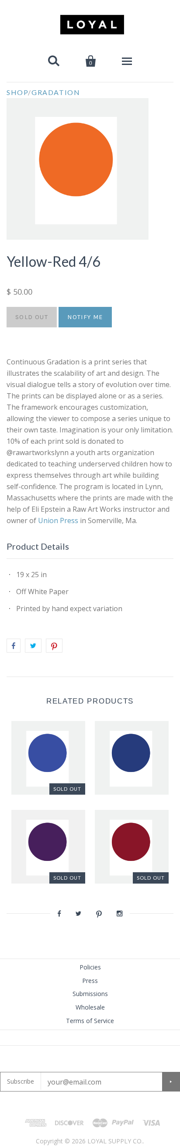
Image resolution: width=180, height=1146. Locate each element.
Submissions (90, 994)
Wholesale (90, 1007)
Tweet (33, 646)
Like (14, 646)
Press (90, 980)
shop (17, 92)
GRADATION (55, 92)
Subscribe (20, 1081)
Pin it (54, 646)
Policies (90, 967)
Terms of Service (90, 1021)
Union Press (59, 520)
